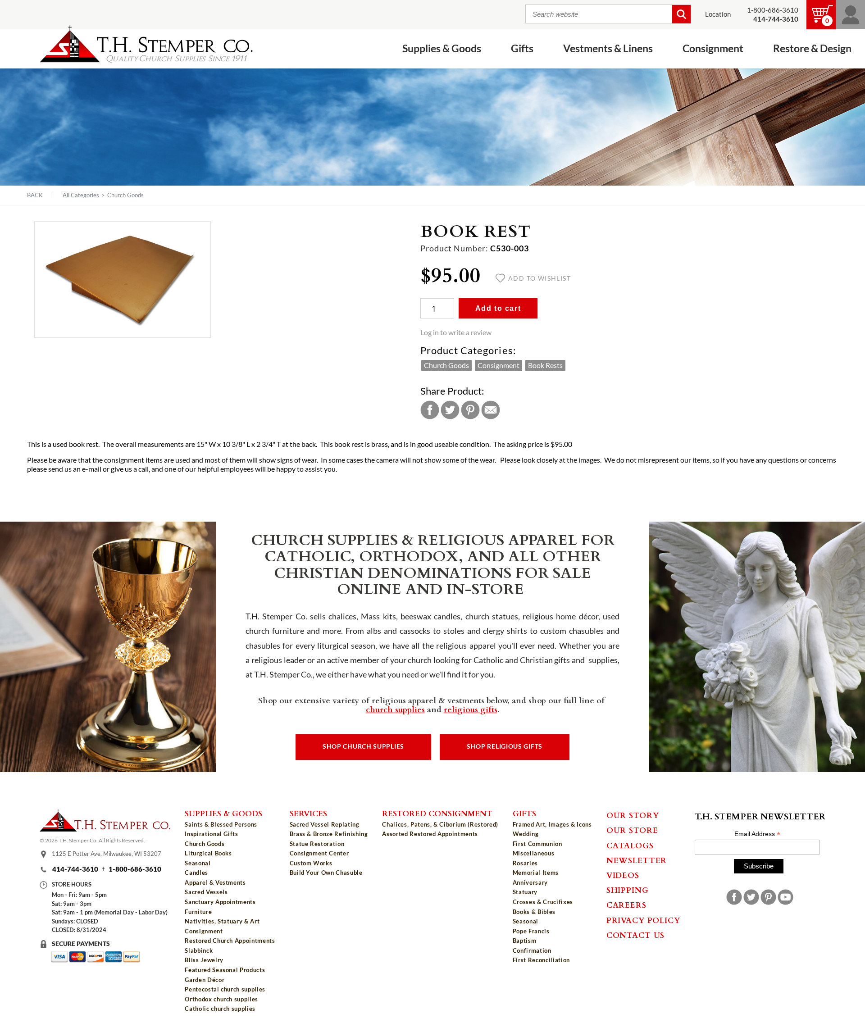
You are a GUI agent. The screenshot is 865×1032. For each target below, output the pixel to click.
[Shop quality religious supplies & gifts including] (230, 1016)
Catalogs (630, 845)
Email (490, 409)
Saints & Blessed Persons (221, 824)
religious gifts (470, 709)
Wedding (526, 834)
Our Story (632, 814)
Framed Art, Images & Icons (552, 824)
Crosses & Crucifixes (543, 902)
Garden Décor (204, 980)
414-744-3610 (75, 869)
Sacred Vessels (206, 892)
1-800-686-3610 (772, 10)
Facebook (429, 409)
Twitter (450, 409)
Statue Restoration (317, 844)
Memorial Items (536, 872)
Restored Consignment (437, 813)
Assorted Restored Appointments (430, 834)
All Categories (81, 195)
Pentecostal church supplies (225, 989)
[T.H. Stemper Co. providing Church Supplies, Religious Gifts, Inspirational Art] (105, 829)
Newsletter (636, 860)
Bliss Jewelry (204, 960)
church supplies (395, 709)
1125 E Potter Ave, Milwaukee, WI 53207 (106, 853)
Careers (626, 904)
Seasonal (197, 863)
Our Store (632, 829)
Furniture (198, 912)
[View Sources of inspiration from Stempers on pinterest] (768, 897)
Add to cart (498, 308)
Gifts (524, 813)
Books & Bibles (534, 912)
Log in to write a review (456, 332)
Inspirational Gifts (211, 834)
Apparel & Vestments (215, 882)
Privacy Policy (643, 919)
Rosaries (525, 863)
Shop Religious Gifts (504, 746)
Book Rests (545, 365)
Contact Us (635, 934)
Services (308, 813)
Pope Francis (531, 931)
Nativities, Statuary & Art (222, 921)
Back (35, 195)
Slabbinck (199, 950)
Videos (622, 874)
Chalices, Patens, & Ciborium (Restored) (440, 824)
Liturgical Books (208, 853)
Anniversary (530, 882)
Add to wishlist (539, 278)
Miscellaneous (533, 853)
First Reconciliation (541, 960)
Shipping (627, 889)
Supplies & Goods (223, 813)
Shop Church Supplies (363, 746)
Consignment (498, 365)
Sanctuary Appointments (220, 902)
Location (718, 14)
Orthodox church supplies (221, 999)
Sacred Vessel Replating (325, 824)
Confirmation (532, 950)
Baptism (525, 940)
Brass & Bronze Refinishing (329, 834)
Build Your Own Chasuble (326, 872)
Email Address (757, 834)
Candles (196, 872)
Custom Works (311, 863)
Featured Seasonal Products (225, 970)
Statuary (525, 892)
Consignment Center (319, 853)
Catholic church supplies (220, 1008)
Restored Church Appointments (230, 940)
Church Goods (125, 195)
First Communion (537, 844)
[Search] (681, 14)
